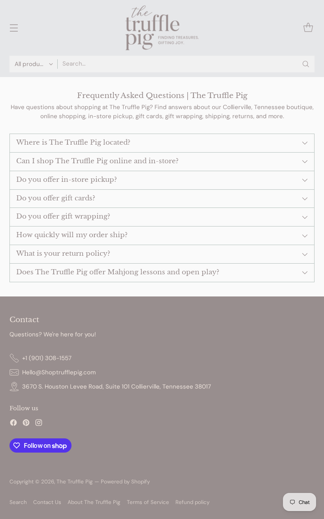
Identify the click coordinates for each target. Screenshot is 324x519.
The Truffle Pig (75, 481)
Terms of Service (148, 502)
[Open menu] (14, 28)
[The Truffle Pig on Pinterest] (26, 424)
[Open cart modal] (308, 28)
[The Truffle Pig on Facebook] (13, 424)
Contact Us (47, 502)
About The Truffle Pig (94, 502)
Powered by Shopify (125, 481)
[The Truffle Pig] (162, 28)
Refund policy (192, 502)
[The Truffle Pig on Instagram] (38, 424)
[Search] (306, 64)
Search (18, 502)
